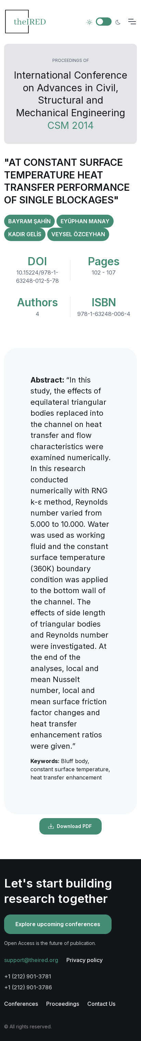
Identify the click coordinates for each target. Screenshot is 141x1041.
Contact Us (101, 1003)
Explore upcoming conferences (57, 924)
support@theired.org (31, 960)
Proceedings (62, 1003)
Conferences (21, 1003)
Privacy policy (84, 960)
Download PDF (74, 826)
